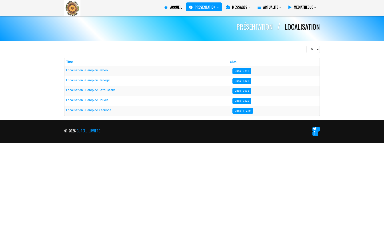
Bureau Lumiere (88, 131)
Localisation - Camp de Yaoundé (88, 110)
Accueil (176, 7)
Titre (69, 62)
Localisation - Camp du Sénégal (88, 80)
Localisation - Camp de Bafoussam (90, 90)
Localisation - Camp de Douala (87, 100)
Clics (233, 62)
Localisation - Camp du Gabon (87, 70)
